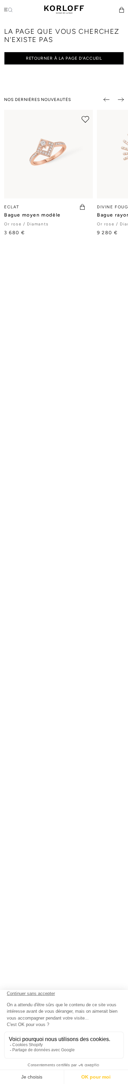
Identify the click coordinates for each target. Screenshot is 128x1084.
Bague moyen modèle (32, 215)
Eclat (11, 207)
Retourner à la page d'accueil (64, 58)
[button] (121, 10)
